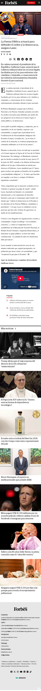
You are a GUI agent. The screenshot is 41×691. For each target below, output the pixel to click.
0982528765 (5, 646)
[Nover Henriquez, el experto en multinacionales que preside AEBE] (20, 461)
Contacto (32, 661)
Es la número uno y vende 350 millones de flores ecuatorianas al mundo (22, 309)
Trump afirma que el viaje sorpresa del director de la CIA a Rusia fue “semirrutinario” (18, 364)
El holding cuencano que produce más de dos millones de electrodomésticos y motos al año (21, 316)
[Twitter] (14, 59)
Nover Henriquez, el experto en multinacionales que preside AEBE (16, 478)
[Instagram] (18, 671)
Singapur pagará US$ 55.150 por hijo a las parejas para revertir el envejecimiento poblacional (19, 590)
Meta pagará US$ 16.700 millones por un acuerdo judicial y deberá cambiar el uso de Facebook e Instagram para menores (20, 516)
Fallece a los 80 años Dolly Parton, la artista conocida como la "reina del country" (20, 553)
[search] (39, 3)
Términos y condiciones (8, 661)
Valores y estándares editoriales (10, 664)
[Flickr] (27, 671)
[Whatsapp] (10, 59)
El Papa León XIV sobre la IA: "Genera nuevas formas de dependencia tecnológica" (17, 402)
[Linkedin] (31, 59)
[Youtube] (21, 671)
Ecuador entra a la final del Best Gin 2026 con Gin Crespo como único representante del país (20, 441)
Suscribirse (31, 3)
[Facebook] (18, 59)
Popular (10, 296)
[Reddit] (22, 59)
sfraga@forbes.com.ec (30, 631)
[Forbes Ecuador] (11, 2)
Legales (19, 661)
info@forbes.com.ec (24, 619)
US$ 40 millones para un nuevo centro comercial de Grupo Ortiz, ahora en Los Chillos (22, 301)
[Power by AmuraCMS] (20, 678)
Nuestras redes (25, 664)
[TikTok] (31, 671)
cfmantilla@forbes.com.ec (21, 625)
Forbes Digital (6, 51)
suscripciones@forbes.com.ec (9, 637)
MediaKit (25, 661)
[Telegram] (26, 59)
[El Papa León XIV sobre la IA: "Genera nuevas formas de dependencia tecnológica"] (20, 384)
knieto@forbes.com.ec (33, 628)
